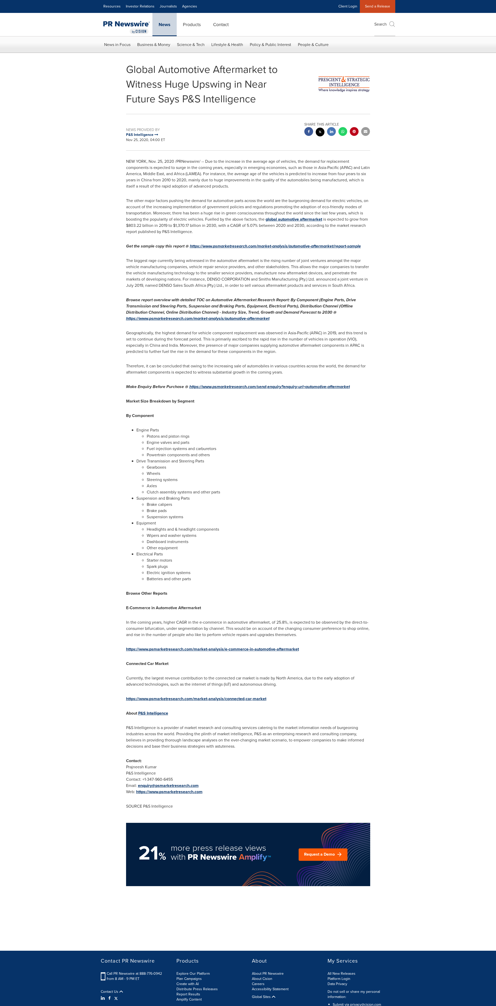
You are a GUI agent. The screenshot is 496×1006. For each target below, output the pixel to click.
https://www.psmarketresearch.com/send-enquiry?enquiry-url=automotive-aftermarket (269, 387)
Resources (112, 6)
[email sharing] (365, 132)
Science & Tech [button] (191, 45)
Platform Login (339, 978)
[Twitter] (116, 998)
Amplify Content (189, 999)
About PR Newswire (268, 973)
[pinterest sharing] (354, 132)
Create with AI (187, 984)
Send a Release (377, 6)
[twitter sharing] (320, 133)
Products (192, 24)
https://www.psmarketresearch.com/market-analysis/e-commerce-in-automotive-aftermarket (212, 649)
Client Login (347, 6)
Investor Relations (140, 6)
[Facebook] (109, 998)
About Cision (262, 978)
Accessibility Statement (270, 989)
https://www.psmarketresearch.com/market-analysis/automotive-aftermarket (197, 318)
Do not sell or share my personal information (354, 994)
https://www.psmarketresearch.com (169, 792)
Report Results (188, 994)
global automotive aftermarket (294, 219)
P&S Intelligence (153, 713)
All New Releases (341, 973)
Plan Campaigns (189, 978)
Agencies (189, 6)
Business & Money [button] (153, 45)
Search (380, 24)
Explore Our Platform (193, 973)
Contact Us (110, 991)
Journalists (168, 6)
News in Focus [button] (117, 45)
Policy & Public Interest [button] (270, 45)
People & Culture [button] (313, 45)
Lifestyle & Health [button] (227, 45)
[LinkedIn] (103, 998)
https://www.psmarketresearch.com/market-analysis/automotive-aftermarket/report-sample (275, 246)
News (165, 24)
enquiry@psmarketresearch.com (168, 785)
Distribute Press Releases (197, 989)
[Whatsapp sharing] (342, 132)
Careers (258, 984)
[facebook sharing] (308, 132)
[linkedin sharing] (331, 132)
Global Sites (262, 997)
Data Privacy (337, 984)
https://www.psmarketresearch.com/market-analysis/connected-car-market (196, 699)
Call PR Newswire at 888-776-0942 (134, 973)
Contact (221, 24)
